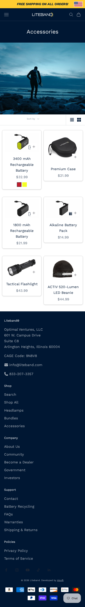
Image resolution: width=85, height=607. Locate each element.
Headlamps (14, 410)
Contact (11, 499)
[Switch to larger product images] (72, 119)
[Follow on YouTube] (28, 570)
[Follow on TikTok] (38, 570)
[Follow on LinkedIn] (49, 570)
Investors (12, 478)
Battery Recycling (19, 506)
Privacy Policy (16, 551)
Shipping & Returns (21, 530)
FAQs (8, 514)
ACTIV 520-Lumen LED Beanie (63, 290)
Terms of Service (18, 558)
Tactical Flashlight (22, 284)
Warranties (13, 522)
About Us (12, 446)
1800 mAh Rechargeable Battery (22, 230)
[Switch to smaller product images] (79, 119)
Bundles (11, 418)
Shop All (11, 402)
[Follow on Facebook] (6, 570)
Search (10, 394)
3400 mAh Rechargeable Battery (22, 164)
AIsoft (60, 580)
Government (14, 470)
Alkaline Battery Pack (63, 228)
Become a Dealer (19, 462)
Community (14, 454)
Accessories (14, 426)
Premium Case (63, 169)
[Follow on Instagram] (17, 570)
